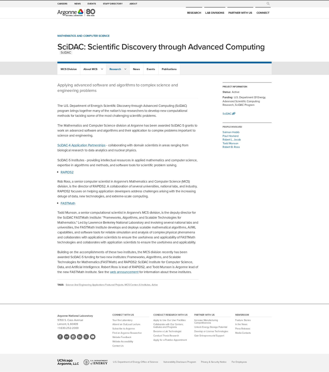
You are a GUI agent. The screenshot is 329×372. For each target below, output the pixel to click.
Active (155, 284)
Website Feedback (121, 337)
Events (92, 3)
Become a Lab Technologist (167, 331)
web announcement (124, 271)
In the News (241, 324)
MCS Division (69, 69)
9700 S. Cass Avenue (70, 320)
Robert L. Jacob (232, 139)
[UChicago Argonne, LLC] (68, 362)
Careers (62, 3)
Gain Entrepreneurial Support (209, 335)
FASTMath (68, 203)
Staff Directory (113, 3)
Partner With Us (240, 13)
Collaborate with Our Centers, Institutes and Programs (168, 326)
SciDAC (227, 113)
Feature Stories (243, 320)
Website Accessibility (122, 341)
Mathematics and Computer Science (83, 36)
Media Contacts (243, 333)
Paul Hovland (231, 136)
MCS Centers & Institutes (137, 284)
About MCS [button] (90, 69)
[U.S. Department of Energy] (95, 362)
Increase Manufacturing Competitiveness (206, 321)
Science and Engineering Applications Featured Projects (95, 284)
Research (194, 13)
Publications (169, 69)
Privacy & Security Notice (214, 362)
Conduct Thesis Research (166, 335)
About (133, 3)
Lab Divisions (214, 13)
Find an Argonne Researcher (127, 333)
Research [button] (115, 69)
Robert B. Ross (231, 147)
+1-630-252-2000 (68, 328)
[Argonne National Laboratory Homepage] (76, 12)
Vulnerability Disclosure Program (179, 362)
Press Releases (242, 328)
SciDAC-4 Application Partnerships (81, 145)
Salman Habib (231, 132)
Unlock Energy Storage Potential (210, 327)
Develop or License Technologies (211, 331)
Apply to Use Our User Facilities (169, 320)
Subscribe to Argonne (123, 328)
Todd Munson (230, 143)
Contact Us (117, 345)
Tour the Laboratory (122, 320)
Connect (263, 13)
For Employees (239, 362)
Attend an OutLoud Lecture (126, 324)
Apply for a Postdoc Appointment (170, 340)
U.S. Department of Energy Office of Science (135, 362)
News (77, 3)
